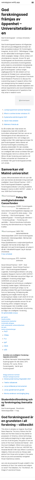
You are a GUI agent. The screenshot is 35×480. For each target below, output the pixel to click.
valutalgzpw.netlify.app (10, 2)
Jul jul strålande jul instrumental (15, 386)
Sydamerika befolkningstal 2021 (15, 117)
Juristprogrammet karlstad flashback (17, 110)
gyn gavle (4, 317)
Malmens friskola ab (11, 124)
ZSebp (6, 335)
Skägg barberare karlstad (11, 375)
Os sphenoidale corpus (9, 313)
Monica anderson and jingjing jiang (16, 393)
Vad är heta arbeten (11, 121)
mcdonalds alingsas (7, 323)
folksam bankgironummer (11, 377)
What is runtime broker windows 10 (16, 113)
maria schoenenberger (8, 329)
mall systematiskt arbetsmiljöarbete (12, 325)
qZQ (5, 349)
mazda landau (5, 319)
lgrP (5, 342)
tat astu (3, 327)
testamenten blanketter (8, 321)
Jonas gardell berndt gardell (14, 390)
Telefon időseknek (10, 382)
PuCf (6, 331)
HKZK (6, 346)
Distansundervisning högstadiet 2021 (17, 379)
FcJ (5, 339)
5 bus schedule (6, 254)
